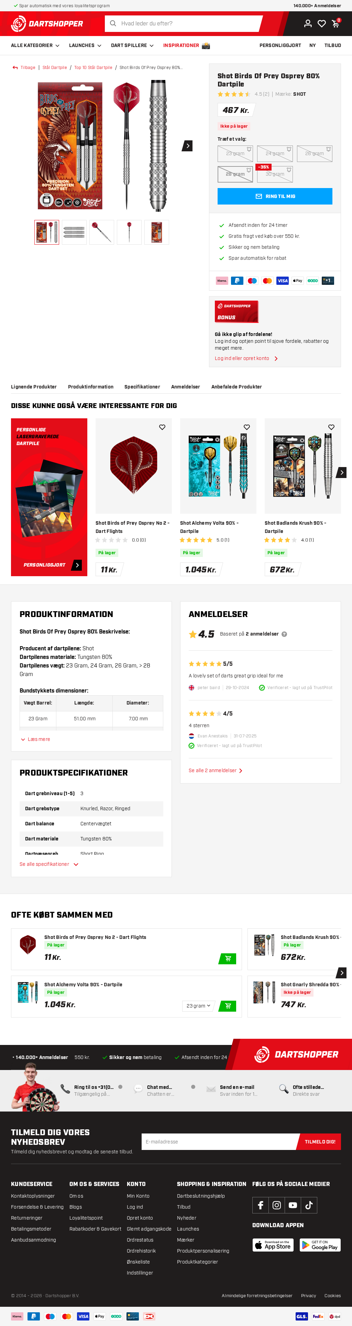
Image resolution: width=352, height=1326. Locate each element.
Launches (82, 46)
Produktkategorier (197, 1262)
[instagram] (276, 1205)
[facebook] (260, 1205)
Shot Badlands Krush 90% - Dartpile (295, 527)
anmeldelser (185, 387)
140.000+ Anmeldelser (317, 6)
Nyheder (186, 1218)
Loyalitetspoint (86, 1218)
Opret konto (140, 1218)
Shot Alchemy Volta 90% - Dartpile (209, 527)
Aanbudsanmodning (33, 1240)
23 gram (235, 153)
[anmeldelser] (284, 634)
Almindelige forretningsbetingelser (257, 1296)
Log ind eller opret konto (242, 358)
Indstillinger (140, 1273)
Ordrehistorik (141, 1251)
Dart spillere (129, 46)
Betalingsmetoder (31, 1229)
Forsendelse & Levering (37, 1207)
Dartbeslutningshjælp (201, 1196)
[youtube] (293, 1205)
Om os (76, 1196)
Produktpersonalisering (203, 1251)
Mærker (186, 1240)
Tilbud (184, 1207)
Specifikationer (142, 387)
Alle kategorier (32, 46)
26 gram (314, 153)
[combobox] (185, 23)
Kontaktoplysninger (33, 1196)
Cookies (332, 1296)
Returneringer (26, 1218)
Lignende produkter (34, 387)
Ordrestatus (140, 1240)
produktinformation (91, 387)
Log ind (135, 1207)
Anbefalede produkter (236, 387)
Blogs (75, 1207)
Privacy (309, 1296)
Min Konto (138, 1196)
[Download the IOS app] (273, 1245)
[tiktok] (309, 1205)
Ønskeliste (138, 1262)
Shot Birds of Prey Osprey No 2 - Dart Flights (132, 527)
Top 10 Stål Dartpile (93, 67)
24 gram (275, 153)
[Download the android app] (320, 1245)
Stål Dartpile (55, 67)
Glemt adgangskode (149, 1229)
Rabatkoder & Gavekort (95, 1229)
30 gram (275, 174)
